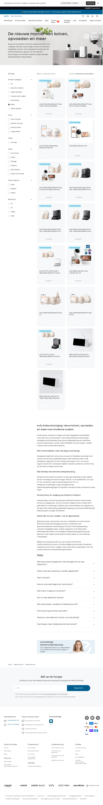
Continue (90, 3)
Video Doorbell (16, 92)
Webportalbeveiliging (34, 766)
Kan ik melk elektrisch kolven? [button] (50, 598)
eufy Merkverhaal (80, 747)
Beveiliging (7, 751)
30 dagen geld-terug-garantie (34, 724)
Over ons (41, 796)
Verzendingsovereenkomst (56, 796)
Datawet (83, 798)
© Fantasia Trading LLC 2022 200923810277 (20, 796)
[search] (83, 16)
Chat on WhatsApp (13, 724)
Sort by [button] (72, 74)
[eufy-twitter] (98, 718)
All (12, 84)
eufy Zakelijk (31, 747)
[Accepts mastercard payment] (96, 727)
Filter (12, 74)
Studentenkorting (33, 751)
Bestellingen (8, 761)
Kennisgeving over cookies (50, 798)
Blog (76, 754)
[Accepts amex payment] (91, 723)
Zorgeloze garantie (31, 728)
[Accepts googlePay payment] (91, 727)
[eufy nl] (7, 16)
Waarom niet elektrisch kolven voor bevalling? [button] (58, 617)
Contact (77, 751)
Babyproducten (19, 664)
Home (10, 664)
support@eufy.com (13, 720)
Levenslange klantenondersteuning (36, 732)
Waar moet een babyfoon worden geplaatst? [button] (58, 571)
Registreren (78, 688)
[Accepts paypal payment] (86, 730)
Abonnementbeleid (70, 798)
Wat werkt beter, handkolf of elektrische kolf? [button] (57, 604)
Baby (13, 104)
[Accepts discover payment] (86, 727)
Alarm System (16, 108)
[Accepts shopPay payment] (91, 730)
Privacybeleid (63, 694)
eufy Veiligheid (79, 757)
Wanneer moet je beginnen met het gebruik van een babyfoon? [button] (61, 563)
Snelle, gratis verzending (32, 720)
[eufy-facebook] (92, 718)
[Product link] (51, 89)
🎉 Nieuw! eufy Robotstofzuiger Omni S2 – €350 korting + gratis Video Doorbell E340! (51, 12)
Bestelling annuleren (58, 760)
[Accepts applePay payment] (96, 723)
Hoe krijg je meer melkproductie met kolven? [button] (57, 624)
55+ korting (31, 754)
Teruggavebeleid (75, 796)
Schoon (6, 747)
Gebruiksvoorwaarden (50, 694)
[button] (98, 3)
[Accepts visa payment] (86, 734)
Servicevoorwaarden (30, 798)
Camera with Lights (18, 96)
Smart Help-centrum (58, 747)
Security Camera (17, 88)
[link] (66, 647)
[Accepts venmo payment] (96, 730)
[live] (88, 16)
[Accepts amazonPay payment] (86, 723)
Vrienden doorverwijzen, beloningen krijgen (81, 762)
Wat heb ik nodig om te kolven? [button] (51, 591)
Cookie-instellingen (13, 798)
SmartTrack (15, 100)
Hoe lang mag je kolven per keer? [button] (52, 611)
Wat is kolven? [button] (43, 578)
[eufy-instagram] (87, 718)
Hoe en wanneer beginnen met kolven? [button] (55, 584)
